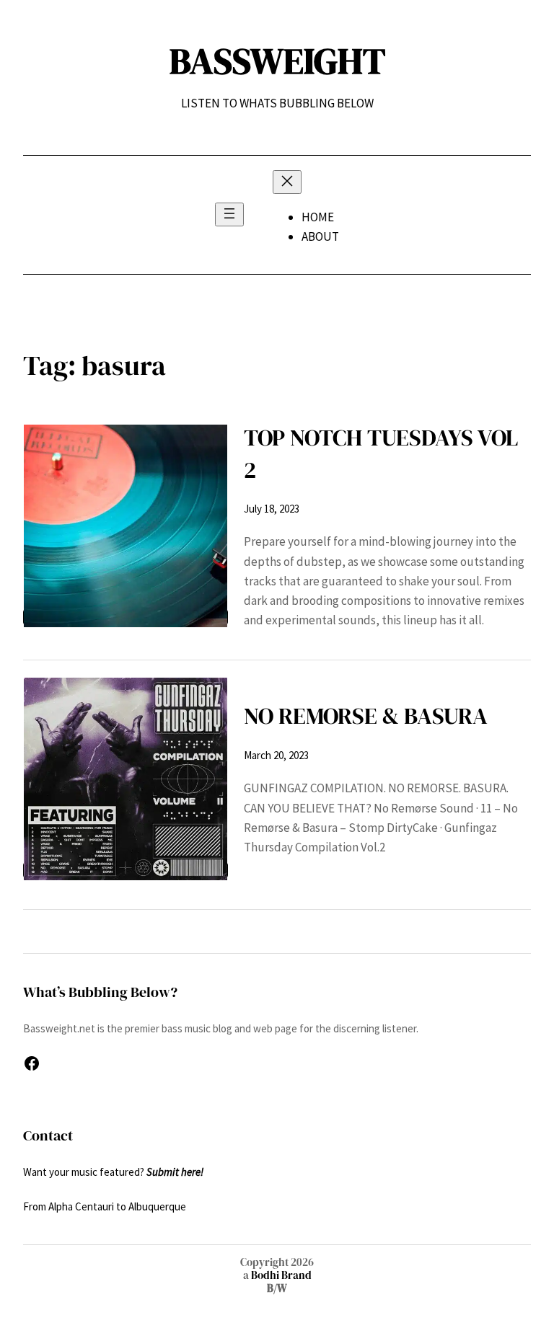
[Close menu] (287, 182)
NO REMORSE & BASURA (366, 716)
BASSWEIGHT (277, 61)
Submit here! (174, 1172)
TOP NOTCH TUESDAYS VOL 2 (381, 454)
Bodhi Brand (280, 1275)
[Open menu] (229, 214)
